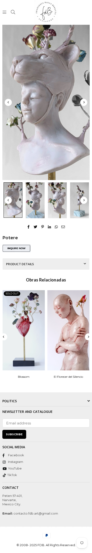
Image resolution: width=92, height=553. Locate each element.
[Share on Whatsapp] (56, 226)
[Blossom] (24, 330)
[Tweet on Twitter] (36, 226)
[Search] (13, 11)
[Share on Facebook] (28, 226)
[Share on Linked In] (49, 226)
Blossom (23, 376)
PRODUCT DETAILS (20, 264)
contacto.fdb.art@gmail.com (35, 513)
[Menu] (4, 11)
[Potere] (13, 200)
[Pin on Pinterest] (42, 226)
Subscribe (14, 434)
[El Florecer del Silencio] (68, 330)
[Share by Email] (63, 226)
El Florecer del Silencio (68, 376)
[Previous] (8, 102)
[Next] (83, 102)
